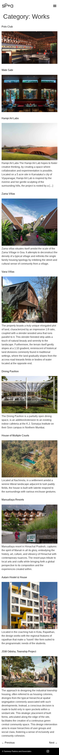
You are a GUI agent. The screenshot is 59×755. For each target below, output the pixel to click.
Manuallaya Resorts (13, 499)
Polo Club (7, 26)
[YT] (54, 751)
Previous (8, 742)
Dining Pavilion (10, 371)
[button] (54, 5)
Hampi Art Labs (10, 118)
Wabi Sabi (7, 70)
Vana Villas (8, 271)
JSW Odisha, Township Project (19, 651)
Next (53, 742)
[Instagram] (47, 751)
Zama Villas (8, 193)
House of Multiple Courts (15, 435)
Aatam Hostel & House (14, 577)
